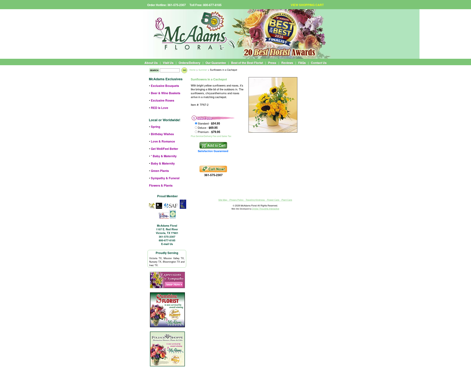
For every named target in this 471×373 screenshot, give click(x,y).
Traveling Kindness (255, 199)
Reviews (287, 63)
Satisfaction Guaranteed (213, 151)
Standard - (209, 123)
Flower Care (273, 199)
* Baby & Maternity (164, 156)
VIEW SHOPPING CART (307, 5)
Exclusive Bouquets (165, 86)
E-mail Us (167, 244)
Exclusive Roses (162, 100)
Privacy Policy (236, 199)
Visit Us (168, 63)
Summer (203, 69)
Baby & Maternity (163, 163)
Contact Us (319, 63)
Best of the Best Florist (247, 63)
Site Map (222, 199)
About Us (151, 63)
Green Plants (160, 171)
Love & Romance (163, 141)
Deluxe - (208, 127)
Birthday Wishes (162, 134)
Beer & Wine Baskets (165, 93)
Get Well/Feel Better (164, 149)
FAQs (302, 63)
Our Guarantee (216, 63)
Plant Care (286, 199)
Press (272, 63)
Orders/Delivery (189, 63)
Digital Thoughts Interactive (265, 208)
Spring (155, 127)
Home (193, 69)
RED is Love (159, 108)
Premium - (209, 132)
